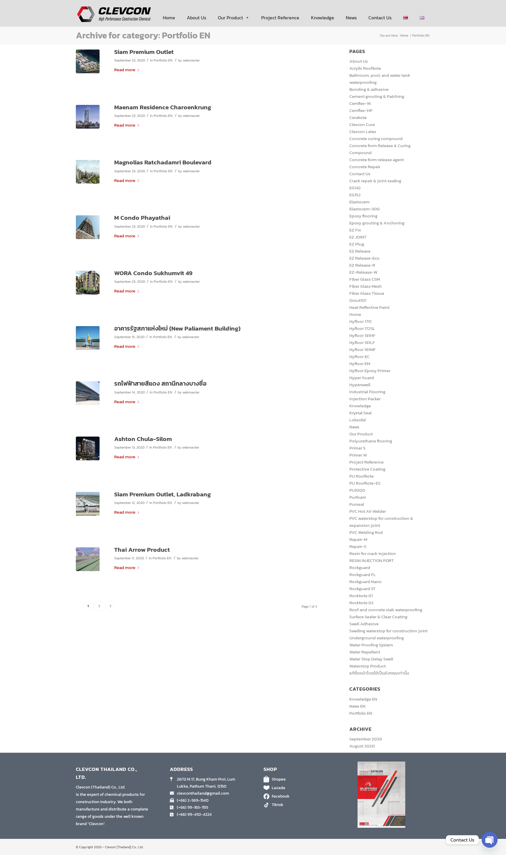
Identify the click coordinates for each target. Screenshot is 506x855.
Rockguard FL (362, 574)
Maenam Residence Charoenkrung (162, 107)
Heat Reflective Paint (369, 307)
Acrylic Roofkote (365, 68)
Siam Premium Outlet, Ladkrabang (162, 494)
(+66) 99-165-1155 (192, 807)
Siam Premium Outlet (144, 51)
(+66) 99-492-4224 (194, 814)
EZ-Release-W (363, 272)
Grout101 (357, 300)
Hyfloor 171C (360, 321)
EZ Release (359, 251)
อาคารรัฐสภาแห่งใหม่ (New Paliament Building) (177, 328)
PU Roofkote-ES (364, 483)
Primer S (357, 447)
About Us (196, 17)
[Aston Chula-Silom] (88, 448)
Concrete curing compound (376, 138)
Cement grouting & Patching (376, 96)
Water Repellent (364, 651)
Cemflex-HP (360, 110)
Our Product (230, 17)
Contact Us (380, 17)
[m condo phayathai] (88, 227)
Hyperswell (359, 384)
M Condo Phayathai (142, 217)
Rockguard (359, 567)
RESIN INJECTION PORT (371, 560)
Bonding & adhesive (369, 89)
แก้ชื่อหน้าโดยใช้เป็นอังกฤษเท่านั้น (379, 673)
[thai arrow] (88, 559)
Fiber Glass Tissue (366, 293)
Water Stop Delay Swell (371, 658)
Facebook (281, 796)
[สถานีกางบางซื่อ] (88, 393)
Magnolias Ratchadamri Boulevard (162, 162)
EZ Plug (356, 244)
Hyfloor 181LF (362, 342)
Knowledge (322, 17)
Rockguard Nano (365, 581)
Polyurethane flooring (370, 440)
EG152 (355, 194)
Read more (124, 69)
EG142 (355, 187)
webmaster (191, 60)
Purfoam (357, 497)
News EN (357, 706)
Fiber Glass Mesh (365, 286)
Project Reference (280, 17)
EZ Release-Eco (364, 258)
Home (169, 17)
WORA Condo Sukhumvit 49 (153, 272)
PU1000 (357, 490)
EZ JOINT (358, 237)
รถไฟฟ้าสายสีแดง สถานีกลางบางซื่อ (160, 383)
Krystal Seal (360, 412)
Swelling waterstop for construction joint (388, 630)
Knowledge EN (363, 699)
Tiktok (277, 805)
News (351, 17)
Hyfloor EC (359, 356)
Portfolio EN (163, 60)
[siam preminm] (88, 504)
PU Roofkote (361, 476)
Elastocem (359, 201)
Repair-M (358, 539)
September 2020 (365, 738)
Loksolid (357, 419)
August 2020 (362, 745)
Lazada (278, 788)
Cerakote (358, 117)
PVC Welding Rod (366, 532)
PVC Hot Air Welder (367, 511)
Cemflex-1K (360, 103)
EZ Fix (355, 229)
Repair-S (357, 546)
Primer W (358, 455)
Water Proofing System (371, 644)
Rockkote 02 (361, 602)
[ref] (88, 61)
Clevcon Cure (362, 124)
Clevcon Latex (362, 131)
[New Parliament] (88, 338)
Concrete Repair (364, 166)
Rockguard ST (362, 588)
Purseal (356, 504)
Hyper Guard (361, 377)
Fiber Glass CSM (364, 279)
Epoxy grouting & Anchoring (376, 222)
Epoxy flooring (363, 215)
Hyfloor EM (359, 363)
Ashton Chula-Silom (143, 438)
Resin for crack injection (372, 553)
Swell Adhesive (364, 623)
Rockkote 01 (361, 595)
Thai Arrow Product (142, 549)
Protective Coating (367, 469)
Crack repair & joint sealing (375, 180)
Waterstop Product (367, 665)
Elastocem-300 (364, 208)
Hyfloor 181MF (362, 349)
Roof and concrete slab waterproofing (385, 609)
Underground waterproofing (376, 637)
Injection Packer (365, 398)
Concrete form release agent (376, 159)
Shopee (279, 779)
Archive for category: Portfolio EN (143, 35)
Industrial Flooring (367, 391)
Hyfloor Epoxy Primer (369, 370)
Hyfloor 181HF (362, 335)
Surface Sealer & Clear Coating (378, 616)
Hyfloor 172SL (362, 328)
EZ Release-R (362, 265)
